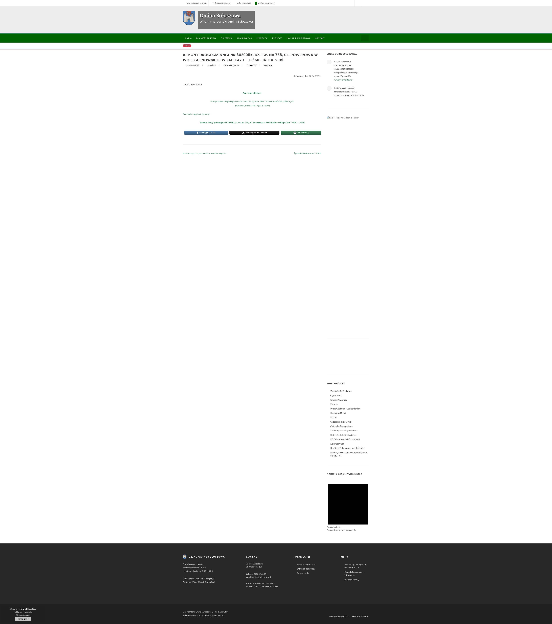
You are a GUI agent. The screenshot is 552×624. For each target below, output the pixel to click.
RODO (333, 417)
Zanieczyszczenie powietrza (343, 430)
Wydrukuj (268, 65)
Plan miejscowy (351, 579)
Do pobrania (303, 573)
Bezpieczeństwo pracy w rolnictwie (347, 448)
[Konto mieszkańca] (365, 3)
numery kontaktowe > (344, 80)
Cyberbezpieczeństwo (340, 421)
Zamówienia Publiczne (341, 391)
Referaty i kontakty (306, 564)
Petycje (334, 404)
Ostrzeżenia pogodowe (341, 426)
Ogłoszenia (335, 395)
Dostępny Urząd (338, 413)
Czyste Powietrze (338, 400)
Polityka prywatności (192, 615)
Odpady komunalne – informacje (354, 574)
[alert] (348, 505)
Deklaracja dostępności (214, 615)
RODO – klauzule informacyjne (345, 439)
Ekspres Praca (337, 443)
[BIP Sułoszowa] (358, 3)
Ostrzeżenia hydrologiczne (343, 435)
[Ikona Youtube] (366, 612)
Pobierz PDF (252, 65)
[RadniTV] (350, 3)
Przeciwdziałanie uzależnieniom (345, 408)
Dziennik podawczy (306, 568)
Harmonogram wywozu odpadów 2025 (355, 566)
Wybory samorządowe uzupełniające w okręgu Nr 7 (348, 454)
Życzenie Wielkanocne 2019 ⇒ (307, 153)
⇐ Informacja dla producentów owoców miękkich (204, 153)
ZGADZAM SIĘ (23, 619)
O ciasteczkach (23, 615)
